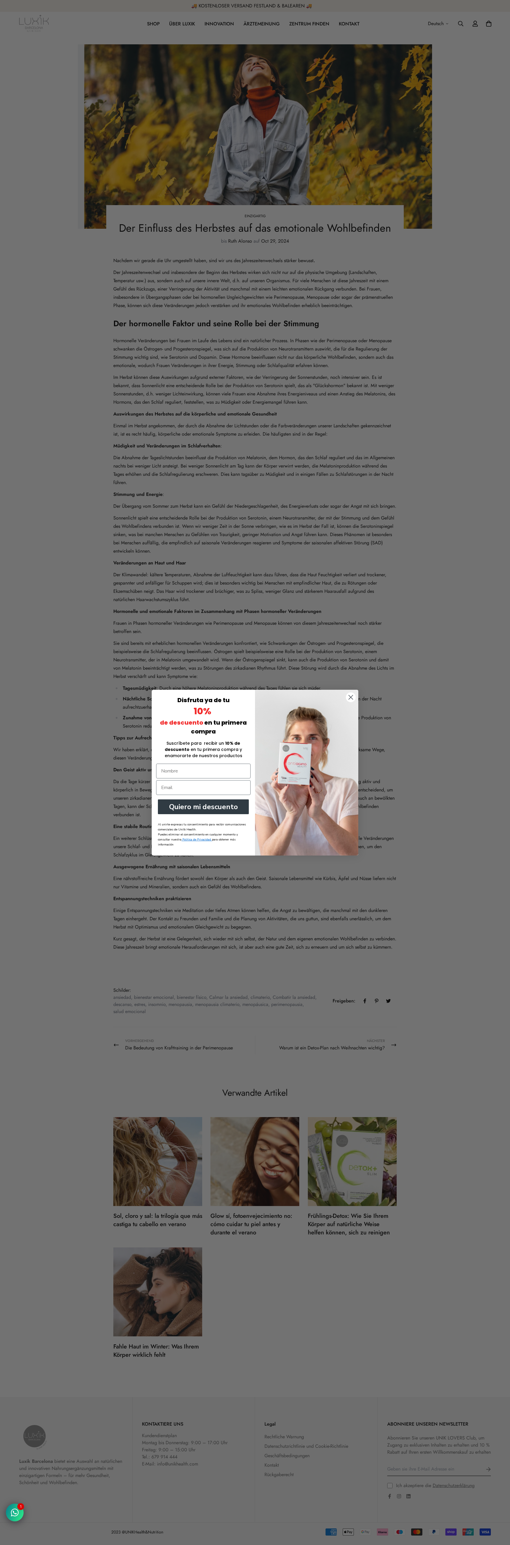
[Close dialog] (351, 697)
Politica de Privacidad (197, 840)
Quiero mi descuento (203, 807)
